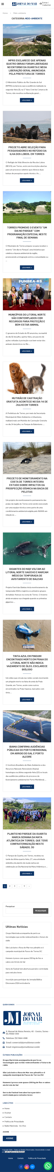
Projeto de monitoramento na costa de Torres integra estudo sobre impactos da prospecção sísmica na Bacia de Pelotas (27, 485)
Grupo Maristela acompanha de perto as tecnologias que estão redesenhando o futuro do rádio (27, 937)
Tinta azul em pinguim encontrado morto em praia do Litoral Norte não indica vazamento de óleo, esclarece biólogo (27, 663)
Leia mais (26, 100)
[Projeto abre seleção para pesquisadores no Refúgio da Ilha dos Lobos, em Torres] (27, 127)
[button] (48, 1166)
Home (5, 13)
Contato (20, 1158)
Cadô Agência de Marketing (15, 1152)
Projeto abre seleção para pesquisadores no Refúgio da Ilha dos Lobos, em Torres (27, 151)
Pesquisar (10, 906)
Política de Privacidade (37, 1158)
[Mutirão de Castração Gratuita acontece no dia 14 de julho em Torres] (27, 378)
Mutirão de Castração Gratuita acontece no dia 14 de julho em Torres (27, 402)
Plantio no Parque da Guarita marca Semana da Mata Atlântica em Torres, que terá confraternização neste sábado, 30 (27, 840)
